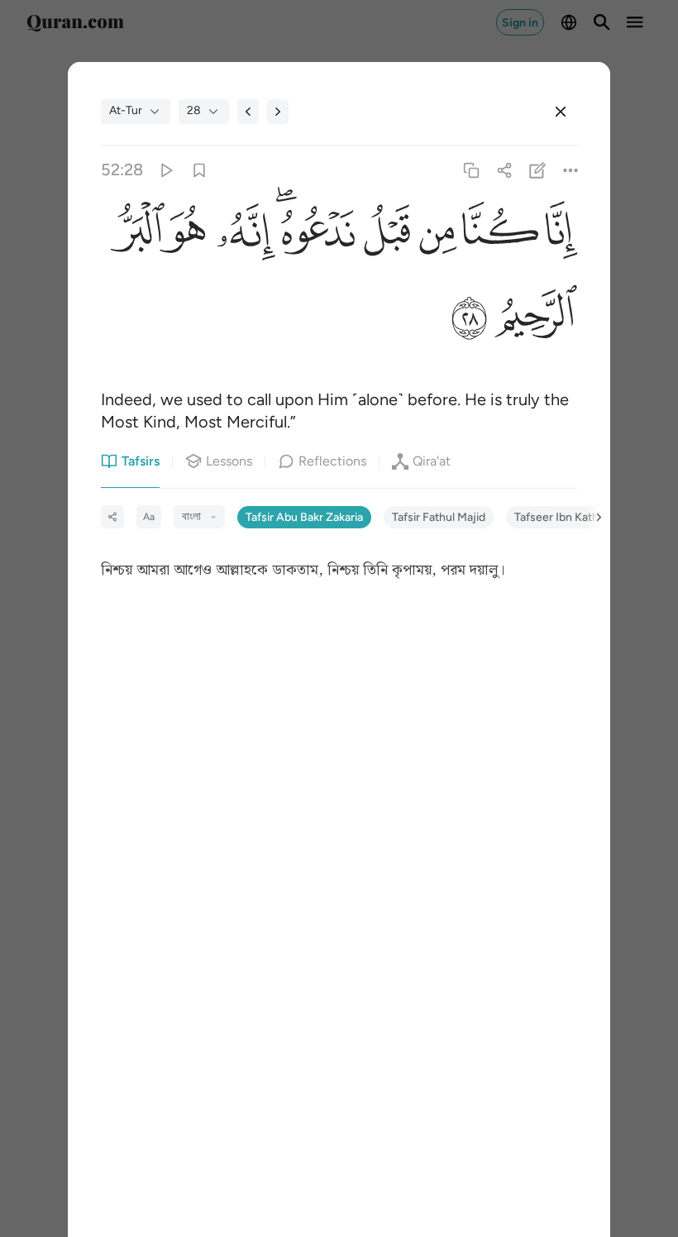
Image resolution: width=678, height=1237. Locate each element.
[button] (557, 233)
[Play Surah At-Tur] (165, 169)
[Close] (560, 111)
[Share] (503, 169)
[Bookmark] (198, 169)
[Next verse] (278, 111)
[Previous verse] (248, 111)
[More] (570, 169)
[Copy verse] (470, 169)
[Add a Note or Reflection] (537, 169)
